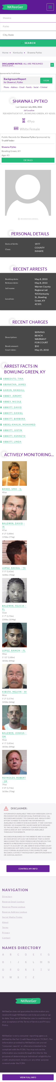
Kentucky (18, 52)
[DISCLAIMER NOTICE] (52, 65)
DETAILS (28, 160)
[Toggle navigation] (50, 7)
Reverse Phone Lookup (13, 907)
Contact (6, 937)
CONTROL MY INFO (28, 868)
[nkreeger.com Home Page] (14, 7)
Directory (7, 896)
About (5, 922)
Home (5, 52)
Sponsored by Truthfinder (10, 73)
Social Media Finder (12, 917)
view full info (28, 1077)
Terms (5, 927)
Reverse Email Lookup (13, 901)
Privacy (6, 932)
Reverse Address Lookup (14, 912)
